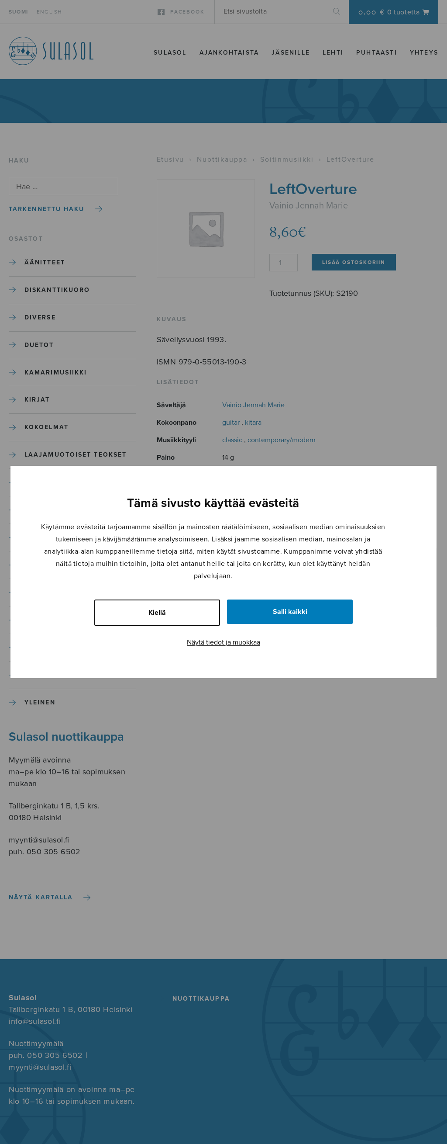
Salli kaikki (290, 611)
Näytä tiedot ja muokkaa (223, 642)
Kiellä (157, 612)
